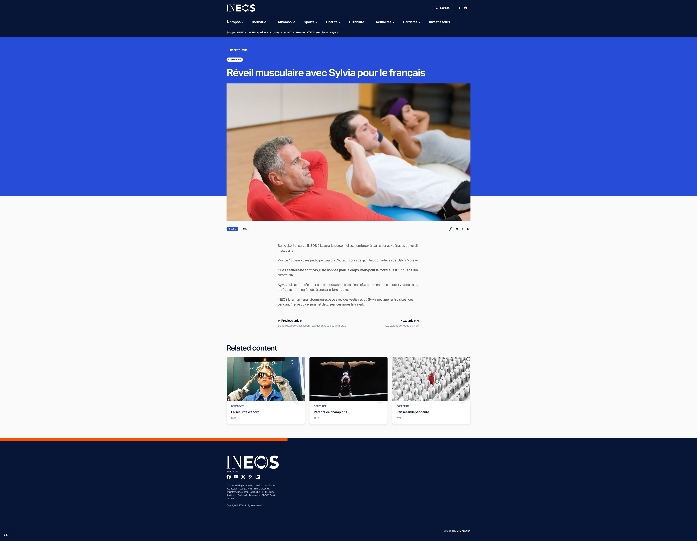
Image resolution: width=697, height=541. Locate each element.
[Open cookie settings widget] (6, 534)
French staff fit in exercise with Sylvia (317, 32)
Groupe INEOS (235, 32)
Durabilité (356, 22)
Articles (274, 32)
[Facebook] (229, 477)
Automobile (286, 22)
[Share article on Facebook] (468, 229)
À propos (234, 22)
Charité (331, 22)
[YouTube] (236, 477)
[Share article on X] (462, 229)
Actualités (384, 22)
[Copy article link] (450, 228)
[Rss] (250, 477)
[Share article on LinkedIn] (457, 229)
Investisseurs (439, 22)
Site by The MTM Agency (457, 531)
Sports (309, 22)
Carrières (410, 22)
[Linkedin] (258, 477)
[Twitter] (243, 477)
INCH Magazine (257, 32)
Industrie (259, 22)
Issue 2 (287, 32)
